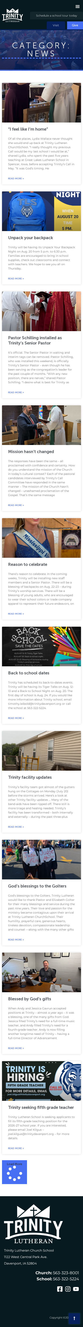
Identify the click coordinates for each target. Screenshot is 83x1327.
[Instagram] (68, 1289)
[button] (77, 6)
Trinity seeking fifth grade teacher (41, 1107)
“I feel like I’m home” (28, 129)
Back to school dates (28, 672)
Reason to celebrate (27, 564)
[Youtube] (76, 1289)
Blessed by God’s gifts (29, 998)
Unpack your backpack (30, 237)
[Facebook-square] (60, 1289)
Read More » (16, 178)
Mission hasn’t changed (31, 451)
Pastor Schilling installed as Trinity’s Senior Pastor (35, 340)
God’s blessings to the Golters (37, 886)
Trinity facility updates (30, 777)
